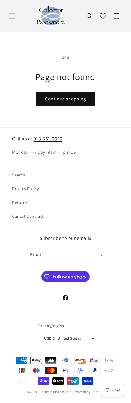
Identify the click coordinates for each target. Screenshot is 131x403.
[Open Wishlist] (103, 16)
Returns (20, 202)
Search (19, 175)
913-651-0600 (48, 139)
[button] (12, 16)
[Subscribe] (100, 255)
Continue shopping (65, 99)
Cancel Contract (28, 216)
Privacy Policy (25, 188)
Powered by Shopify (88, 392)
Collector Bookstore (55, 392)
